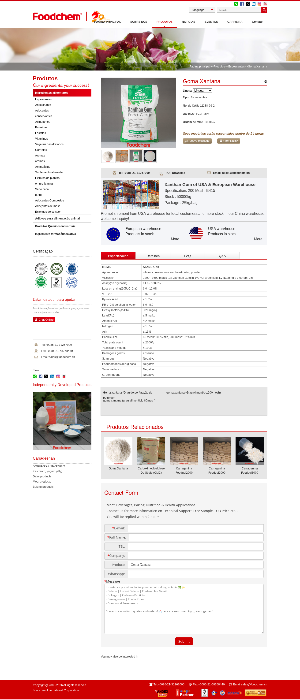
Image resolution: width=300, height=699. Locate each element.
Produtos (164, 21)
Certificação (43, 251)
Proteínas (41, 127)
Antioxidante (43, 105)
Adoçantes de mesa (47, 206)
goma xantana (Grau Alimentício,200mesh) (193, 392)
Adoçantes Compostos (49, 200)
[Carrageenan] (62, 449)
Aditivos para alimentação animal (57, 218)
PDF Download (175, 173)
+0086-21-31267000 (58, 344)
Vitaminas (41, 138)
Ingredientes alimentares (51, 92)
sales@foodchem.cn (62, 357)
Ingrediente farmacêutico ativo (55, 234)
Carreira (235, 21)
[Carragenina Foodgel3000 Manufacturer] (250, 463)
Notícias (188, 21)
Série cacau (42, 189)
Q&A (222, 256)
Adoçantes (42, 110)
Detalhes (153, 256)
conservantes (43, 116)
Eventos (211, 21)
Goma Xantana (118, 468)
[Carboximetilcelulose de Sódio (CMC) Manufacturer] (151, 463)
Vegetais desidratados (49, 144)
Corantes (41, 150)
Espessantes (236, 66)
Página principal (107, 21)
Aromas (40, 155)
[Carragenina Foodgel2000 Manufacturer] (184, 463)
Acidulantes (42, 121)
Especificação (118, 256)
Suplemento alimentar (49, 172)
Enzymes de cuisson (48, 211)
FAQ (187, 256)
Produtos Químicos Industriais (55, 226)
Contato (257, 21)
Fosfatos (40, 133)
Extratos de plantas (47, 178)
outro (38, 195)
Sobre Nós (138, 21)
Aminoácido (42, 166)
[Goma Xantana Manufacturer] (118, 463)
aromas (40, 161)
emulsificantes (44, 183)
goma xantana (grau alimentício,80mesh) (129, 400)
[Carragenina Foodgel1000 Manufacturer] (217, 463)
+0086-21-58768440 (59, 351)
